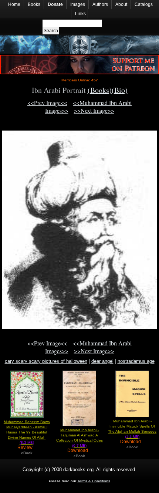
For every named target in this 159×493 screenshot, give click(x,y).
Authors (100, 4)
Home (14, 4)
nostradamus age (136, 361)
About (121, 4)
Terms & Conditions (93, 481)
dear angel (102, 361)
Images (77, 4)
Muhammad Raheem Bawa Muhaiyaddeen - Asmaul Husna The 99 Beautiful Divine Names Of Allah (27, 432)
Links (80, 13)
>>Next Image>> (94, 110)
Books (34, 4)
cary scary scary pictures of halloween (46, 361)
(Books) (100, 90)
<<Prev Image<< (47, 103)
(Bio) (120, 90)
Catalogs (144, 4)
